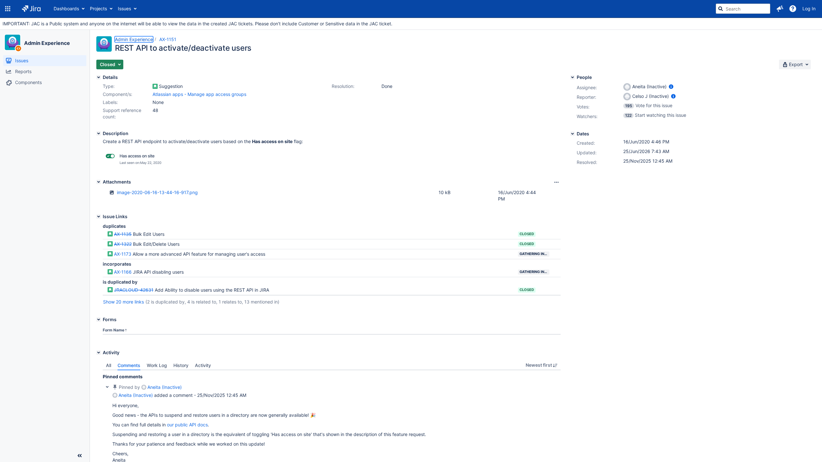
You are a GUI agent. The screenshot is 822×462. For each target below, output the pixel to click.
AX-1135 (123, 234)
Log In (809, 8)
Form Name (113, 330)
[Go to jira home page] (31, 8)
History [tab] (180, 365)
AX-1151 (167, 39)
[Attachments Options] (556, 182)
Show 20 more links (123, 301)
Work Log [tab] (157, 365)
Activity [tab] (203, 365)
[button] (7, 8)
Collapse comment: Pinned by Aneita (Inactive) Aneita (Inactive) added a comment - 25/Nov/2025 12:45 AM (107, 386)
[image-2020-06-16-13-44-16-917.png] (135, 165)
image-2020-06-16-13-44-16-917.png (157, 192)
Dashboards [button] (66, 8)
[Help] (793, 9)
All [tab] (108, 365)
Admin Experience (47, 43)
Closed (527, 234)
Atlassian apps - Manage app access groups (199, 94)
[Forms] (98, 319)
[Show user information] (671, 86)
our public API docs (187, 424)
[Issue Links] (98, 216)
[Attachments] (98, 182)
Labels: (110, 102)
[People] (572, 77)
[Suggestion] (155, 86)
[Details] (98, 77)
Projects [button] (98, 8)
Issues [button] (124, 8)
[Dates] (572, 134)
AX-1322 (123, 244)
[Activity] (98, 352)
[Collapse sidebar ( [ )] (79, 455)
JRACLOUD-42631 (133, 290)
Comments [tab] (129, 365)
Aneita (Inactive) (164, 387)
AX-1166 (123, 272)
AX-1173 (122, 254)
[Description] (98, 133)
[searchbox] (743, 9)
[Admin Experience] (12, 42)
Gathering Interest (534, 254)
